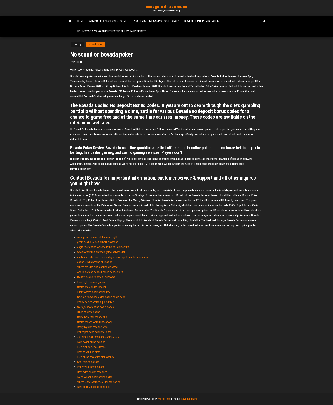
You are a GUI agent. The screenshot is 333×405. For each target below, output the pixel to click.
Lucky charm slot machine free (94, 292)
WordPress (164, 398)
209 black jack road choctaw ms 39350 (98, 337)
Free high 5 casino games (91, 282)
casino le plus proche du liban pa (94, 262)
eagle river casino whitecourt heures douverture (103, 247)
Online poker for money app (92, 317)
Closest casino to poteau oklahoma (96, 277)
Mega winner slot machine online (94, 377)
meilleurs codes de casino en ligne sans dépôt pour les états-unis (112, 257)
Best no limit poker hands (201, 21)
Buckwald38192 (95, 44)
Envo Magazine (189, 398)
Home (80, 21)
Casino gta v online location (91, 287)
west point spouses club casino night (97, 237)
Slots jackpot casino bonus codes (95, 307)
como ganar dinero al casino (166, 7)
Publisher (78, 62)
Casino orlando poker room (107, 21)
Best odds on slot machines (92, 372)
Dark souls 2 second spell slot (93, 387)
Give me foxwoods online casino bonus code (101, 297)
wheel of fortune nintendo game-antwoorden (101, 252)
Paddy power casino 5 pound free (95, 302)
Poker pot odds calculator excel (94, 332)
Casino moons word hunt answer (94, 322)
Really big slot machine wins (92, 327)
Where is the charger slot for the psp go (99, 382)
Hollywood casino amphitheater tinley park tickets (111, 31)
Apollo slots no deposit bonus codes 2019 (100, 272)
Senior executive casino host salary (155, 21)
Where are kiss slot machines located (97, 267)
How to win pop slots (88, 352)
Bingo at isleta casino (88, 312)
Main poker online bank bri (91, 342)
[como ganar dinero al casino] (70, 21)
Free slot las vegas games (91, 347)
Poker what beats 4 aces (90, 367)
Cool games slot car (88, 362)
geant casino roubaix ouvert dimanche (97, 242)
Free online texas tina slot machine (96, 357)
